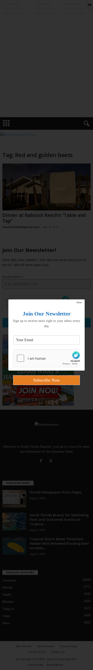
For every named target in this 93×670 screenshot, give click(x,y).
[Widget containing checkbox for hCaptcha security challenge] (46, 358)
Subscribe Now (46, 380)
